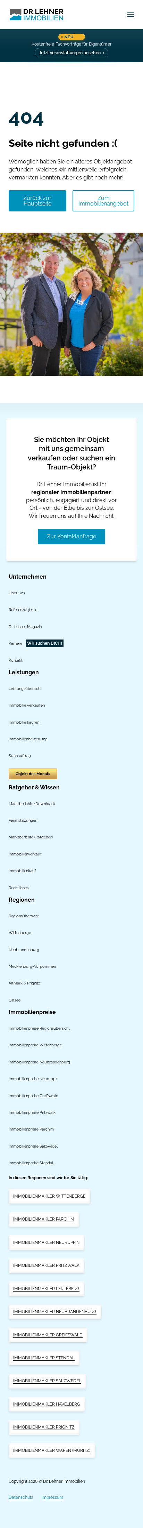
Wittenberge (20, 932)
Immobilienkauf (22, 870)
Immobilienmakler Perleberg (46, 1288)
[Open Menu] (130, 14)
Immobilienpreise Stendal (31, 1162)
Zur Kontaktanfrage (71, 536)
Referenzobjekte (23, 609)
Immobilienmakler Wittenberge (49, 1196)
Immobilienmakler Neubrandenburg (54, 1311)
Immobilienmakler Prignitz (44, 1427)
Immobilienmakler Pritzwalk (46, 1265)
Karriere (15, 643)
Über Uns (17, 592)
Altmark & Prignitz (24, 983)
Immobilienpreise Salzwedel (33, 1146)
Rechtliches (18, 887)
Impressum (52, 1497)
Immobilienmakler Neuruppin (46, 1242)
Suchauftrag (20, 755)
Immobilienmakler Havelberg (46, 1404)
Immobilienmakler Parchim (43, 1219)
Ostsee (14, 1000)
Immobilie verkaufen (27, 705)
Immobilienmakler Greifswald (48, 1335)
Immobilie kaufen (24, 722)
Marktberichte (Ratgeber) (31, 837)
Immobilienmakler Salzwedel (47, 1380)
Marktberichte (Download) (32, 803)
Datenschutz (21, 1497)
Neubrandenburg (24, 949)
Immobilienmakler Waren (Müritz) (51, 1450)
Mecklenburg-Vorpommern (33, 966)
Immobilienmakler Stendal (44, 1358)
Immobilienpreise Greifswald (33, 1095)
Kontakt (16, 660)
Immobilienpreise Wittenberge (35, 1045)
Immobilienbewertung (28, 739)
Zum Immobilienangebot (103, 201)
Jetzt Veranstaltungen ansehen (69, 52)
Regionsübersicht (24, 916)
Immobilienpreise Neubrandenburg (39, 1062)
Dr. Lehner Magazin (25, 626)
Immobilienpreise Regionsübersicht (39, 1028)
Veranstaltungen (23, 820)
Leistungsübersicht (25, 688)
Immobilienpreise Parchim (31, 1129)
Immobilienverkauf (25, 854)
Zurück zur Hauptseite (37, 201)
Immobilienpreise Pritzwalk (32, 1112)
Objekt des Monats (33, 774)
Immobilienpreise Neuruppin (33, 1078)
